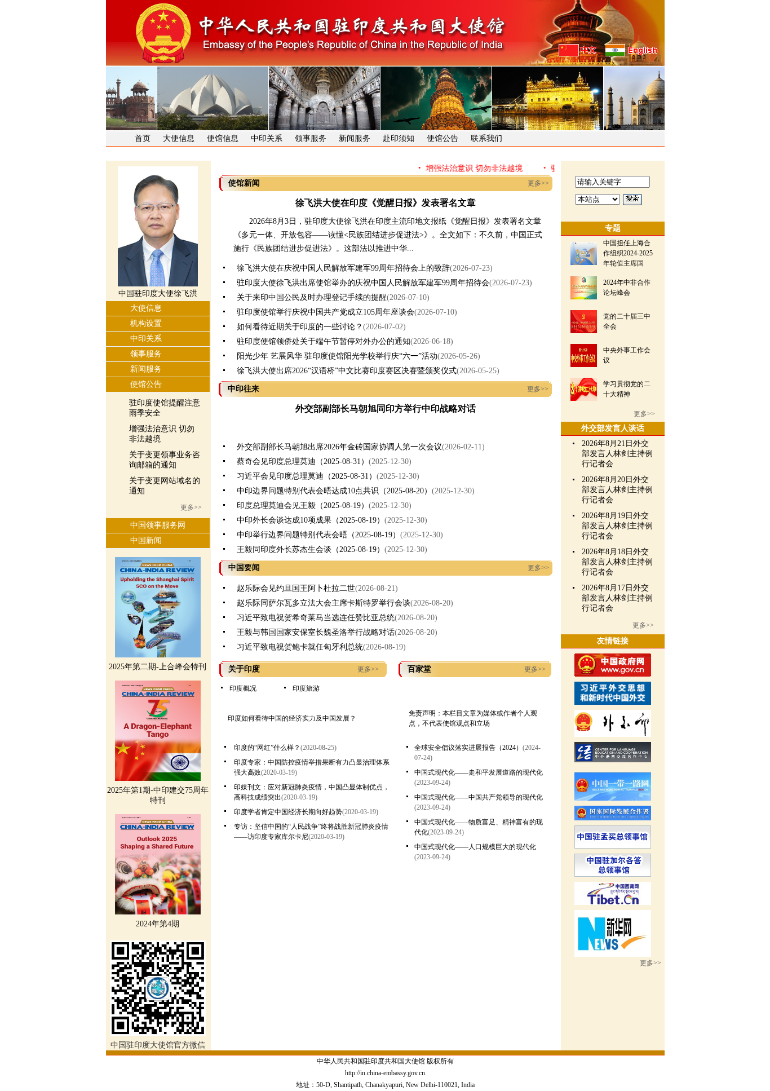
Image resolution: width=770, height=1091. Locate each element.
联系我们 (486, 138)
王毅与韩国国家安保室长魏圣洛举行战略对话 (316, 632)
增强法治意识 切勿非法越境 (459, 168)
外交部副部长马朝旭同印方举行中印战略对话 (385, 408)
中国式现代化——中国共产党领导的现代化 (478, 797)
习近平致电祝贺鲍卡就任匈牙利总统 (300, 647)
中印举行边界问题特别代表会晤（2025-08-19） (318, 535)
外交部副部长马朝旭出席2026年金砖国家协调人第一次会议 (339, 447)
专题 (613, 228)
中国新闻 (146, 540)
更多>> (191, 507)
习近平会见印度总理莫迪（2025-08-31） (307, 476)
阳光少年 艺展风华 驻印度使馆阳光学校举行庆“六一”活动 (337, 356)
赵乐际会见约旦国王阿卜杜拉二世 (296, 588)
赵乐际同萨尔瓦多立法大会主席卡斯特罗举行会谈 (323, 603)
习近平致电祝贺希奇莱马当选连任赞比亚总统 (316, 617)
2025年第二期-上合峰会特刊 (157, 666)
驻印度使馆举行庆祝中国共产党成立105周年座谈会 (325, 312)
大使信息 (178, 138)
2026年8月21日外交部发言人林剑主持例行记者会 (617, 453)
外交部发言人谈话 (612, 428)
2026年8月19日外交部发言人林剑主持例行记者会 (617, 525)
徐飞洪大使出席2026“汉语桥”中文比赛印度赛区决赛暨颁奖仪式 (347, 370)
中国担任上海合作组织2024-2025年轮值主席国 (628, 253)
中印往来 (243, 389)
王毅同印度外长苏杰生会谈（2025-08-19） (310, 549)
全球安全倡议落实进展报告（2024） (468, 748)
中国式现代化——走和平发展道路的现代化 (478, 772)
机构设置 (146, 323)
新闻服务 (354, 138)
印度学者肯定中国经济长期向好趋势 (288, 812)
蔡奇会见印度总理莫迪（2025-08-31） (303, 461)
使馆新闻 (244, 183)
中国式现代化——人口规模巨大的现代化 (475, 847)
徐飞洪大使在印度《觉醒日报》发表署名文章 (385, 202)
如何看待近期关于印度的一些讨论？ (300, 327)
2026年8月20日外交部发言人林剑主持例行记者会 (617, 489)
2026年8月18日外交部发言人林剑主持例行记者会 (617, 561)
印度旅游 (306, 688)
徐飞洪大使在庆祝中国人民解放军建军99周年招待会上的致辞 (343, 268)
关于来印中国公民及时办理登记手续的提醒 (312, 297)
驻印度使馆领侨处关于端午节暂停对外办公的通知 (323, 341)
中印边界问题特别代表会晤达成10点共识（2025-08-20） (334, 491)
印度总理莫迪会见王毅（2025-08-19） (303, 505)
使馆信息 (222, 138)
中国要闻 (244, 567)
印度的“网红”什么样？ (267, 748)
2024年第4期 (157, 924)
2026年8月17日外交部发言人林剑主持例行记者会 (617, 598)
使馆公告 (442, 138)
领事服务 (310, 138)
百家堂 (419, 669)
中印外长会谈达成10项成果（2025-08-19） (310, 520)
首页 (143, 138)
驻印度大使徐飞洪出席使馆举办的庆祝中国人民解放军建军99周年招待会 (363, 283)
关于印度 (244, 669)
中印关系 (266, 138)
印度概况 (242, 688)
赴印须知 (398, 138)
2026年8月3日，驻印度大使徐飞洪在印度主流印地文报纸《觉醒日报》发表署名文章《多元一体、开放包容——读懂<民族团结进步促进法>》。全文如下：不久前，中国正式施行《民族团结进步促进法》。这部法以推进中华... (387, 235)
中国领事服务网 (157, 525)
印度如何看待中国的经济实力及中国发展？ (292, 718)
